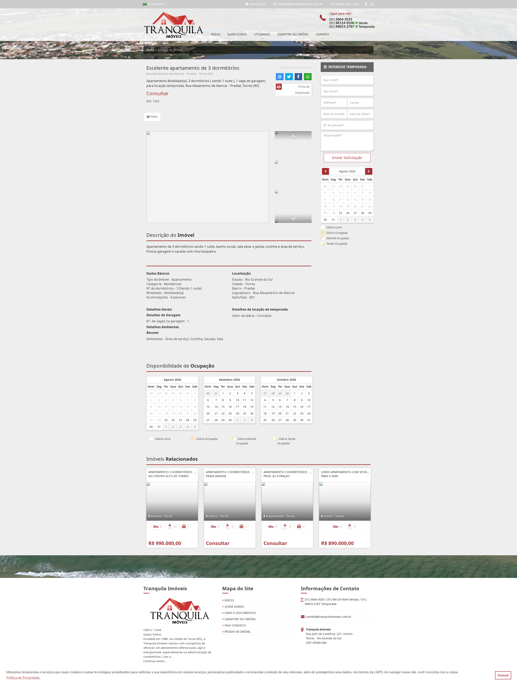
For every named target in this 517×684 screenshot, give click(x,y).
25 (166, 420)
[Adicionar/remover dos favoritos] (195, 473)
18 (166, 413)
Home (150, 50)
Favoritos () (256, 4)
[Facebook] (365, 4)
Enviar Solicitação (347, 157)
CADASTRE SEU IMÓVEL (293, 34)
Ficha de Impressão (302, 90)
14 (187, 407)
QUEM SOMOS (237, 34)
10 (159, 407)
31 (187, 393)
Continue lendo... (155, 661)
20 (180, 413)
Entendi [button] (503, 675)
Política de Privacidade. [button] (23, 677)
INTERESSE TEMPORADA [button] (347, 67)
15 (195, 407)
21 (187, 413)
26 (151, 393)
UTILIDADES (262, 34)
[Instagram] (371, 4)
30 (180, 393)
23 (151, 420)
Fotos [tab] (154, 116)
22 (195, 413)
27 (159, 393)
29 (173, 393)
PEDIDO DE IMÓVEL (237, 631)
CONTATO (322, 34)
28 (166, 393)
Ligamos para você (345, 4)
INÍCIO (215, 34)
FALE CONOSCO (235, 625)
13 (180, 407)
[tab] (347, 67)
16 (151, 413)
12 (173, 407)
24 (159, 420)
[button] (293, 135)
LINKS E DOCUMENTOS (240, 613)
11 (166, 407)
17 (159, 413)
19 (173, 413)
